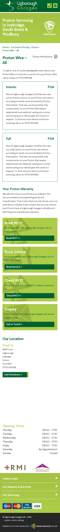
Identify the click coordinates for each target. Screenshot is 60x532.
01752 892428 (9, 367)
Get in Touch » (14, 324)
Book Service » (14, 266)
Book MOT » (13, 238)
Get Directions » (13, 374)
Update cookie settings (14, 520)
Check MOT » (13, 295)
